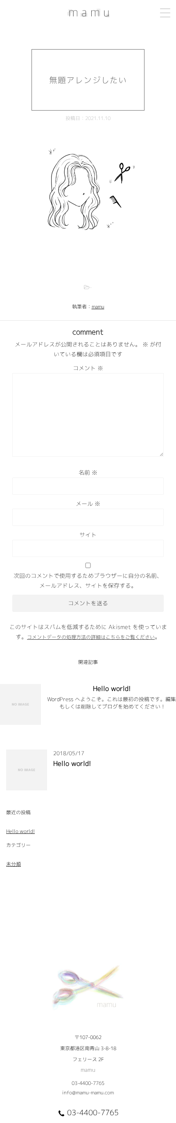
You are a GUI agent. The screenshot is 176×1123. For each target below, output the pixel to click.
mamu (98, 306)
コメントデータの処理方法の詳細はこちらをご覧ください (91, 637)
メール (88, 503)
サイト (88, 535)
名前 (88, 472)
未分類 (13, 863)
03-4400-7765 (88, 1083)
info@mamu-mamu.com (88, 1092)
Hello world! (112, 688)
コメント (88, 368)
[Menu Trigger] (165, 13)
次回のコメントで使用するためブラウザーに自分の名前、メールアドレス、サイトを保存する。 (88, 580)
